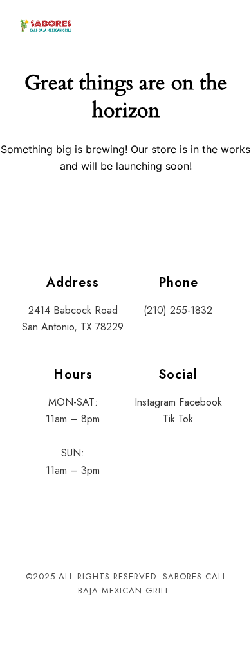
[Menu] (218, 26)
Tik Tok (178, 418)
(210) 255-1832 (178, 310)
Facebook (200, 402)
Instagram (155, 402)
